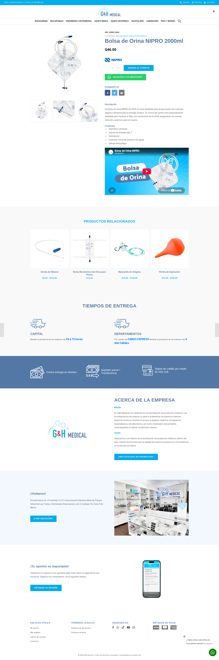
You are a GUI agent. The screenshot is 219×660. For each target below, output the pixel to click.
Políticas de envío (78, 632)
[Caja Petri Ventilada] (2, 330)
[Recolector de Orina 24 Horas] (217, 330)
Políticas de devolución (81, 628)
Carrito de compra (38, 637)
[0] (214, 11)
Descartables (122, 36)
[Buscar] (179, 21)
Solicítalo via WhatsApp (127, 77)
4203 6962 (198, 2)
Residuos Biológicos (138, 36)
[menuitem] (185, 2)
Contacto (34, 641)
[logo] (109, 11)
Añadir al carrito (139, 68)
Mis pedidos (35, 632)
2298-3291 (186, 2)
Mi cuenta (211, 2)
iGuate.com (136, 655)
